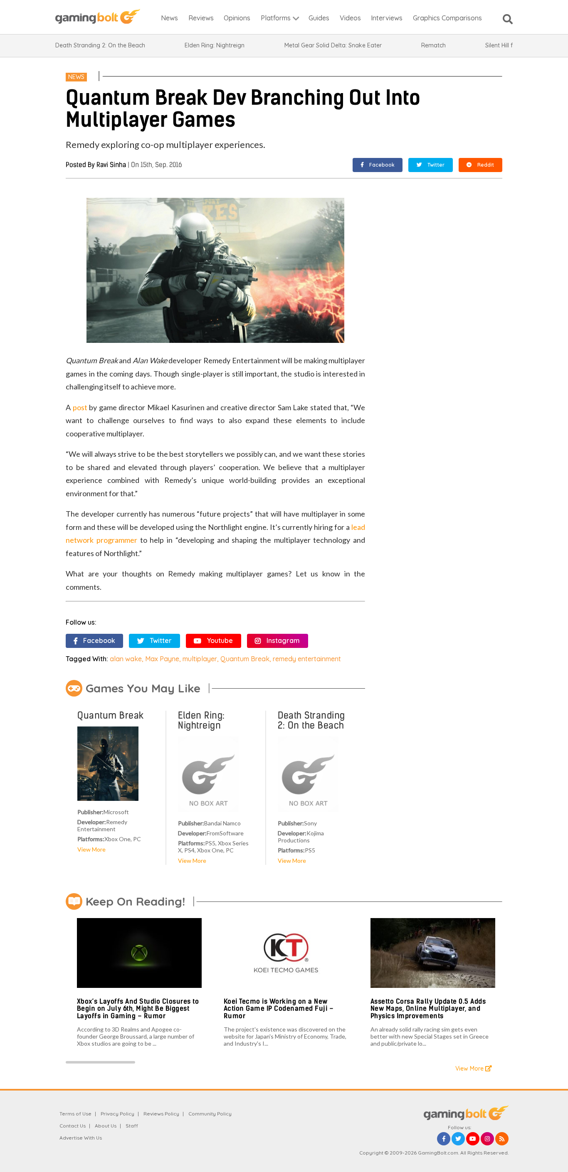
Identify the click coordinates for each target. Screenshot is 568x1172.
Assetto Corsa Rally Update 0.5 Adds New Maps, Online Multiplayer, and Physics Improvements (428, 1008)
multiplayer (200, 659)
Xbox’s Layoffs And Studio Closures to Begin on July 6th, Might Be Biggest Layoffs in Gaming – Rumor (138, 1008)
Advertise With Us (80, 1138)
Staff (132, 1126)
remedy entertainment (307, 659)
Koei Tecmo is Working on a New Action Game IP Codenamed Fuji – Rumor (279, 1008)
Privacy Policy (117, 1113)
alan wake (126, 659)
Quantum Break (244, 659)
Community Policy (210, 1113)
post (80, 407)
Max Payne (162, 659)
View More (91, 849)
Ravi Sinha (111, 165)
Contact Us (72, 1126)
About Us (105, 1126)
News (76, 77)
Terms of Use (75, 1113)
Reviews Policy (161, 1113)
